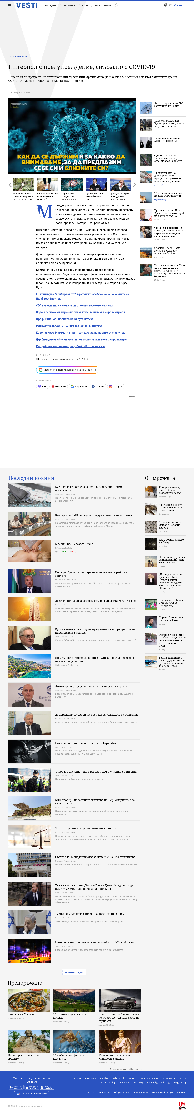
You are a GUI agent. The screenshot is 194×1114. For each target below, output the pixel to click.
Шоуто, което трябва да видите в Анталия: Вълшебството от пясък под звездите (95, 659)
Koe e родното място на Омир (171, 541)
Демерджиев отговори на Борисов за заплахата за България (96, 714)
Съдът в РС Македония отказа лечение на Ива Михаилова (95, 857)
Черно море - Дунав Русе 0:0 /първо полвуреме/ (171, 602)
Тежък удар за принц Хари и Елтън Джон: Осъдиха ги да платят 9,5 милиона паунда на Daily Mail (94, 886)
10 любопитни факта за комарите (69, 1056)
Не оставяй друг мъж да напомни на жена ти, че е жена (172, 559)
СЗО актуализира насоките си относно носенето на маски (75, 305)
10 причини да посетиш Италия (69, 1016)
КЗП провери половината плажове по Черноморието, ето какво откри (95, 801)
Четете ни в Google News (34, 1094)
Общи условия (121, 1092)
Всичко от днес (74, 972)
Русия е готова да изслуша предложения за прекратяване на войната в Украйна (95, 630)
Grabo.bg (138, 1082)
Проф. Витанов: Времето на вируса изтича (65, 319)
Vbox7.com (90, 1078)
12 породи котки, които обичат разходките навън (170, 490)
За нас (91, 1092)
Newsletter (60, 386)
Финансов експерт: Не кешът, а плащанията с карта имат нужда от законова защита (168, 232)
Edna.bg (165, 1082)
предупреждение (63, 359)
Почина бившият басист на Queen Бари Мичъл (87, 743)
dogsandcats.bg (160, 199)
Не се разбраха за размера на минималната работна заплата (91, 573)
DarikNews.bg (119, 1078)
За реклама (104, 1092)
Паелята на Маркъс (21, 1014)
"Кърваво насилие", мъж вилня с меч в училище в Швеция (96, 771)
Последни (50, 5)
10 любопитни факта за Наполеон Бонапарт (115, 1056)
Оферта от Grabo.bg (63, 548)
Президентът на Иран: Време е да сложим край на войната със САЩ (169, 213)
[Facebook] (186, 1096)
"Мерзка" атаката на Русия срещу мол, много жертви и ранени (169, 123)
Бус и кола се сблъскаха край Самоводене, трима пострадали (89, 488)
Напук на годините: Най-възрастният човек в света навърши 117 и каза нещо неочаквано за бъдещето (170, 271)
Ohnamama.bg (107, 1082)
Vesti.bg (26, 5)
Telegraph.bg (179, 1082)
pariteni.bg (158, 185)
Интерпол (42, 359)
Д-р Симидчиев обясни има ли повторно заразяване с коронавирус (81, 339)
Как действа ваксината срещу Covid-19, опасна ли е (70, 346)
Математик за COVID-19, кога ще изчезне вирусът (69, 326)
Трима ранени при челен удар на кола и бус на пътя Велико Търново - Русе (172, 661)
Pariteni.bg (152, 1082)
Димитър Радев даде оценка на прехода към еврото (91, 686)
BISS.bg (182, 1078)
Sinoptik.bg (124, 1082)
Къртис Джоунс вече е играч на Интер (171, 619)
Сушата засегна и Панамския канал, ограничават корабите (168, 158)
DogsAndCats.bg (149, 1078)
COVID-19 (83, 359)
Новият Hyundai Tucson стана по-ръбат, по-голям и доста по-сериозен (119, 1018)
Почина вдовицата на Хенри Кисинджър (167, 139)
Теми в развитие (17, 56)
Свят (85, 5)
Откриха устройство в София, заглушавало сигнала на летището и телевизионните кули (172, 640)
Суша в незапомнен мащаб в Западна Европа (171, 525)
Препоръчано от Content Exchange (124, 1069)
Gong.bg (103, 1078)
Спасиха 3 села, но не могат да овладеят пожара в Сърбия (167, 250)
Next (134, 191)
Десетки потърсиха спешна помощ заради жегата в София (95, 601)
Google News (81, 386)
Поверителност (140, 1092)
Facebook (100, 386)
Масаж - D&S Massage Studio (74, 544)
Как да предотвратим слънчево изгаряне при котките (172, 507)
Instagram (117, 386)
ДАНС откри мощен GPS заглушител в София (169, 105)
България (69, 5)
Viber (44, 386)
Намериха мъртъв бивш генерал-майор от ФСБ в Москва (94, 942)
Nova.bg (133, 1078)
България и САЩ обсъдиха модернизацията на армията (93, 515)
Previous (9, 191)
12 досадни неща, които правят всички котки (168, 194)
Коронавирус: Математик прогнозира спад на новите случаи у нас (80, 332)
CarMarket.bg (168, 1078)
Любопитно (103, 5)
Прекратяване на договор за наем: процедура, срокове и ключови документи (167, 177)
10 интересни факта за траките (23, 1056)
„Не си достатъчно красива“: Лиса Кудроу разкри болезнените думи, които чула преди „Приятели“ (170, 581)
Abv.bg (77, 1078)
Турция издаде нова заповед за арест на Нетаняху (89, 914)
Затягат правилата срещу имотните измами (85, 828)
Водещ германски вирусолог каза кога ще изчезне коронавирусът (80, 312)
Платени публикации (162, 1092)
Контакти (181, 1092)
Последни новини (31, 478)
